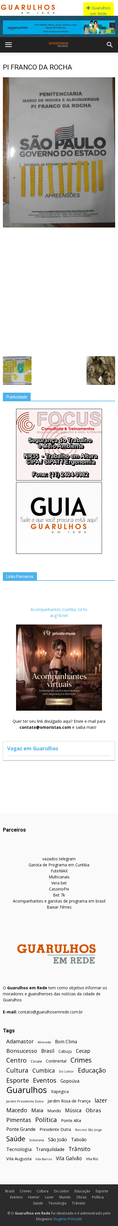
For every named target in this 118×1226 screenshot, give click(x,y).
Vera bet (59, 883)
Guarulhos (26, 1090)
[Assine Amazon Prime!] (59, 27)
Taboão (78, 1140)
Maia (37, 1110)
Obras (93, 1110)
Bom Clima (66, 1042)
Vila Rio (92, 1158)
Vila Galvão (69, 1158)
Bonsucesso (21, 1051)
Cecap (83, 1051)
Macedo (16, 1110)
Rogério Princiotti (68, 1219)
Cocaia (36, 1061)
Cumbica (43, 1071)
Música (73, 1110)
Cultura (17, 1070)
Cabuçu (65, 1051)
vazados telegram (59, 858)
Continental (56, 1061)
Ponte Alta (71, 1120)
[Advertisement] (59, 291)
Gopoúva (69, 1081)
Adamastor (20, 1041)
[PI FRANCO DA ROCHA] (59, 226)
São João (57, 1139)
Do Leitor (66, 1071)
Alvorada (44, 1042)
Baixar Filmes (59, 907)
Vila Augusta (19, 1158)
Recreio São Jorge (88, 1130)
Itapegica (60, 1091)
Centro (16, 1060)
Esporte (17, 1080)
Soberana (36, 1140)
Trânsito (79, 1149)
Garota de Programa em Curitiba (59, 865)
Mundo (54, 1110)
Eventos (44, 1080)
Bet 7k (59, 895)
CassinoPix (59, 889)
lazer (101, 1100)
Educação (92, 1070)
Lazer (49, 1197)
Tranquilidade (50, 1149)
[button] (110, 45)
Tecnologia (19, 1149)
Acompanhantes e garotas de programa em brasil (59, 901)
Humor (34, 1197)
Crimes (81, 1060)
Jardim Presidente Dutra (25, 1101)
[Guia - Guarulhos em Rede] (59, 552)
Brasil (47, 1051)
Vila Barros (44, 1159)
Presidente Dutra (55, 1129)
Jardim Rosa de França (69, 1101)
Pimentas (18, 1120)
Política (46, 1120)
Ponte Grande (21, 1129)
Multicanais (59, 877)
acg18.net (59, 615)
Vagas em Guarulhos (32, 748)
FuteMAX (59, 871)
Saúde (15, 1139)
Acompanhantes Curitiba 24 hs (59, 609)
